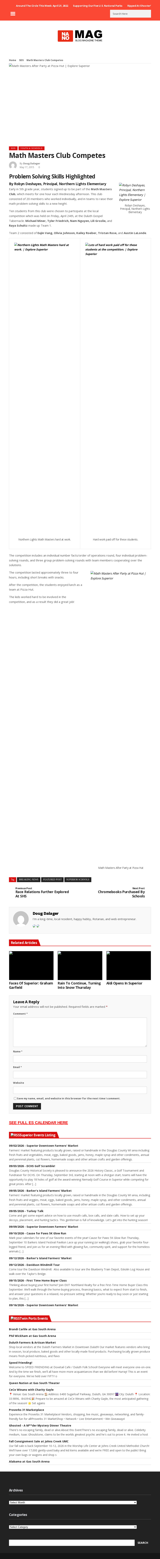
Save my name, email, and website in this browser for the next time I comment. (68, 1098)
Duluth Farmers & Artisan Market (32, 1342)
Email (17, 1067)
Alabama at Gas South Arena (29, 1461)
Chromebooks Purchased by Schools (121, 892)
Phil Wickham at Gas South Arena (32, 1336)
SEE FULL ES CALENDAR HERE (38, 1122)
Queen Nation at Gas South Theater (34, 1383)
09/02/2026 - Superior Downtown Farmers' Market (43, 1145)
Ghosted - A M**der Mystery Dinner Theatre (40, 1425)
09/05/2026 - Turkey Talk (26, 1211)
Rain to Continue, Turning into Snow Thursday (79, 985)
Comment (20, 1013)
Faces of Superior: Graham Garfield (31, 985)
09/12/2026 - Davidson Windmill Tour (34, 1265)
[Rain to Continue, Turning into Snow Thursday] (80, 965)
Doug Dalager (31, 163)
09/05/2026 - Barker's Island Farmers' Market (40, 1190)
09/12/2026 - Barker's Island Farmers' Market (40, 1258)
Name (17, 1051)
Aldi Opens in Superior (124, 983)
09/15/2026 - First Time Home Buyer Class (38, 1280)
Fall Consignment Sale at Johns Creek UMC (38, 1441)
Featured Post (52, 879)
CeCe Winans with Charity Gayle (31, 1389)
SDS (21, 60)
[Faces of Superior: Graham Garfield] (31, 965)
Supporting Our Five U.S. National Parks (97, 5)
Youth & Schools (31, 148)
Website (18, 1082)
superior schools (77, 879)
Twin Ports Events (34, 1318)
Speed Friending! (20, 1362)
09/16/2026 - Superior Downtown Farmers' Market (43, 1305)
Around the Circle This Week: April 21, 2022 (42, 5)
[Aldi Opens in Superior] (128, 965)
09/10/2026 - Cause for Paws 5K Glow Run (37, 1233)
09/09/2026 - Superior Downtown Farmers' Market (43, 1226)
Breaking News (28, 879)
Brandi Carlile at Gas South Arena (32, 1329)
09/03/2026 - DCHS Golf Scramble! (32, 1166)
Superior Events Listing (37, 1135)
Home (12, 60)
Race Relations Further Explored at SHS (42, 892)
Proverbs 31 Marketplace (26, 1410)
